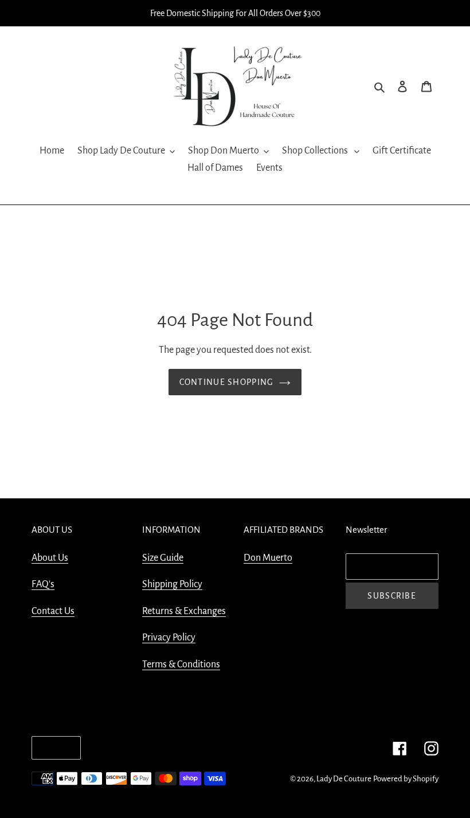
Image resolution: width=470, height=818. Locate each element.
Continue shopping (226, 382)
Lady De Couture (343, 778)
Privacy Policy (168, 637)
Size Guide (162, 558)
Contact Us (53, 611)
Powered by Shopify (405, 778)
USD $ (53, 747)
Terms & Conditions (181, 664)
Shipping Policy (172, 584)
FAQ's (43, 584)
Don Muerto (268, 558)
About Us (50, 558)
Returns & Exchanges (184, 611)
